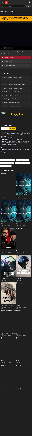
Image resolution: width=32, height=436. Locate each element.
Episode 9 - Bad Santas (12, 106)
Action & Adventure (10, 139)
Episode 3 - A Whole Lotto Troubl (14, 84)
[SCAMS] (23, 348)
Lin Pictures (23, 149)
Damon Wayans (9, 141)
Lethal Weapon (6, 125)
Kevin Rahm (4, 142)
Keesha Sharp (26, 141)
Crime (16, 139)
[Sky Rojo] (23, 293)
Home (1, 11)
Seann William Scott (18, 141)
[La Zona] (8, 376)
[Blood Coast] (8, 266)
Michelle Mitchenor (11, 144)
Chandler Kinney (18, 142)
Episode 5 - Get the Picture (13, 91)
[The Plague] (23, 376)
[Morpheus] (8, 238)
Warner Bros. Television (13, 149)
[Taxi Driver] (23, 238)
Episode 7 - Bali (10, 99)
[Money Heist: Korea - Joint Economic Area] (8, 321)
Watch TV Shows (9, 11)
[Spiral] (8, 348)
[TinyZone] (7, 2)
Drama (20, 139)
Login (29, 2)
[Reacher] (8, 184)
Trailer (3, 128)
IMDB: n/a (12, 128)
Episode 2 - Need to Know (12, 81)
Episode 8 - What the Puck (12, 102)
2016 (5, 152)
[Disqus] (16, 411)
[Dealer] (23, 321)
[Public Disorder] (23, 266)
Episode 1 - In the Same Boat (13, 77)
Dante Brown (10, 142)
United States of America (12, 147)
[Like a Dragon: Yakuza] (8, 293)
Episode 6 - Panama (11, 95)
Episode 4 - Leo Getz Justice (13, 88)
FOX (7, 146)
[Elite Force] (23, 184)
